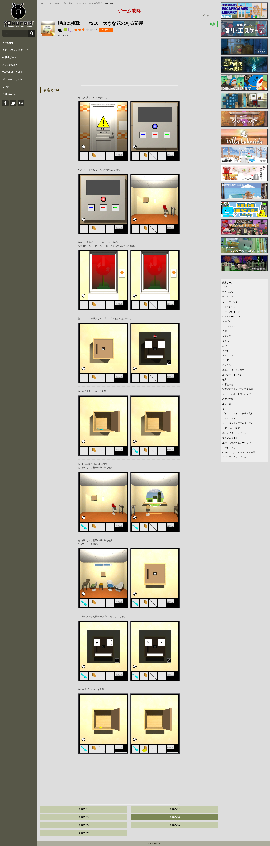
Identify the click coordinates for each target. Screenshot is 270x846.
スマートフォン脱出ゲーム (15, 50)
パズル (225, 287)
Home (42, 3)
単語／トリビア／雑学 (233, 370)
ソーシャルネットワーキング (236, 394)
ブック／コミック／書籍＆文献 (237, 413)
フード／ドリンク (231, 447)
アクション (227, 292)
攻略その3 (84, 817)
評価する (106, 30)
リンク (5, 86)
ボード (225, 350)
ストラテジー (228, 355)
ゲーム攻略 (7, 42)
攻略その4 (108, 3)
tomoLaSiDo (63, 35)
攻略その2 (175, 809)
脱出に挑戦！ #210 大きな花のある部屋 (81, 3)
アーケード (227, 297)
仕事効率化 (227, 384)
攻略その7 (84, 833)
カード (225, 360)
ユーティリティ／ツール (234, 433)
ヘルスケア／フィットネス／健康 (238, 452)
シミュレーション (231, 316)
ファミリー (227, 336)
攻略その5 (84, 825)
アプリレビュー (10, 64)
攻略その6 (175, 825)
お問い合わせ (8, 94)
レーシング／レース (232, 326)
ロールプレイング (231, 311)
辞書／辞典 (227, 399)
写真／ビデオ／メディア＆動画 (237, 389)
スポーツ (226, 331)
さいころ (226, 365)
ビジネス (226, 408)
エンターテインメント (233, 374)
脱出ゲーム (227, 282)
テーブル (226, 321)
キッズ (225, 341)
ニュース (226, 404)
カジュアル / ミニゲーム (234, 457)
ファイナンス (228, 418)
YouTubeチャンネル (12, 72)
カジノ (225, 345)
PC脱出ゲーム (9, 57)
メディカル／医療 (231, 428)
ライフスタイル (230, 438)
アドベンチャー (230, 307)
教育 (224, 379)
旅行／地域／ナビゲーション (236, 442)
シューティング (230, 302)
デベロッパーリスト (12, 79)
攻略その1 (84, 809)
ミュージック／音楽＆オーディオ (238, 423)
